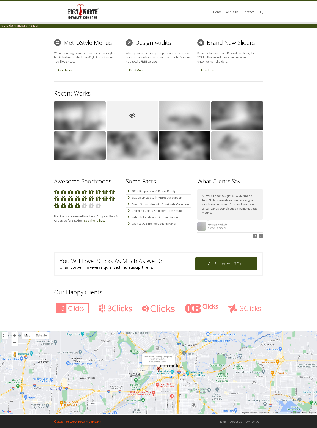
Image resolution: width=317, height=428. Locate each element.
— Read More (63, 70)
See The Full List (94, 221)
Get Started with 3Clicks (226, 263)
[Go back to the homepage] (83, 11)
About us (236, 421)
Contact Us (252, 421)
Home (223, 421)
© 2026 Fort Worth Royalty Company (77, 421)
